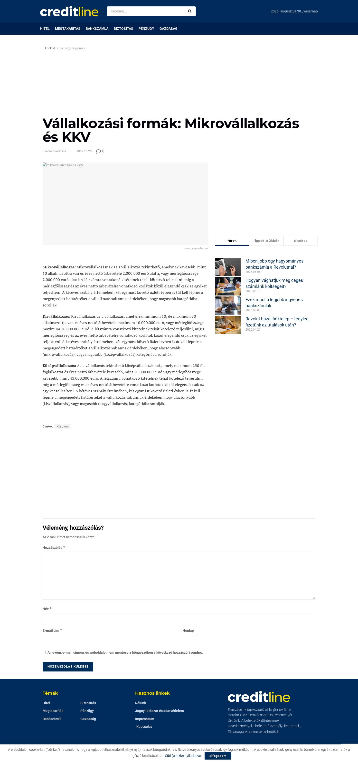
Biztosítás (123, 28)
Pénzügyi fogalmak (72, 48)
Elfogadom (217, 756)
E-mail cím (52, 630)
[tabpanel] (266, 293)
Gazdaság (169, 28)
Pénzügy (146, 28)
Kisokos (63, 426)
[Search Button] (191, 11)
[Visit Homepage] (69, 11)
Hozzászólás (54, 547)
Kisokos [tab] (300, 241)
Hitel (45, 28)
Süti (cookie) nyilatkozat (183, 756)
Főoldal (50, 48)
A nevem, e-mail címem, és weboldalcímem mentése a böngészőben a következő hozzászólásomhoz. (125, 652)
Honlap (188, 630)
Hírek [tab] (232, 241)
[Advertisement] (220, 80)
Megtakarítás (67, 28)
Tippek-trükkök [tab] (266, 241)
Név (47, 608)
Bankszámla (97, 28)
